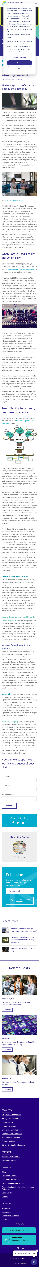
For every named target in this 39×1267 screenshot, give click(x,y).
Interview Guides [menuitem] (9, 1126)
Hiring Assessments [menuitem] (11, 1119)
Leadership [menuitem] (7, 1212)
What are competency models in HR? (23, 949)
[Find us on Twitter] (18, 1248)
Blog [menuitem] (4, 1172)
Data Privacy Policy (19, 1263)
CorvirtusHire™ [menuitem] (8, 1122)
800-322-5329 (19, 1224)
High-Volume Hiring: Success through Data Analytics (18, 1083)
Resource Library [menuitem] (9, 1176)
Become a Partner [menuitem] (9, 1160)
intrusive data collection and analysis (21, 269)
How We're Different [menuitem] (11, 1216)
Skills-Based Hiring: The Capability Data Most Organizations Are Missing (19, 1043)
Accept (19, 63)
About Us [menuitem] (6, 1208)
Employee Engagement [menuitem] (11, 1115)
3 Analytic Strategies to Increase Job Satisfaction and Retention (16, 1003)
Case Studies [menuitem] (7, 1193)
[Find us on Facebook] (14, 1248)
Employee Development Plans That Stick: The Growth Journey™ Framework (23, 939)
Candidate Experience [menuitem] (11, 1180)
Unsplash (21, 200)
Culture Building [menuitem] (8, 1141)
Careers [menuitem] (5, 1220)
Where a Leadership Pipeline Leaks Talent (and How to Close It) (24, 930)
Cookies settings (19, 57)
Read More (7, 1009)
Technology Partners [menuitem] (11, 1157)
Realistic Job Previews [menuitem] (12, 1134)
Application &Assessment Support (20, 1239)
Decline (19, 69)
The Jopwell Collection (11, 200)
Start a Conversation (19, 1230)
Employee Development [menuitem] (12, 1130)
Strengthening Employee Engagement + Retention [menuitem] (19, 1188)
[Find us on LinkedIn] (23, 1248)
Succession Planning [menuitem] (11, 1137)
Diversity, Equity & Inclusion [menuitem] (14, 1145)
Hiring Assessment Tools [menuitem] (13, 1183)
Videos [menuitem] (5, 1197)
